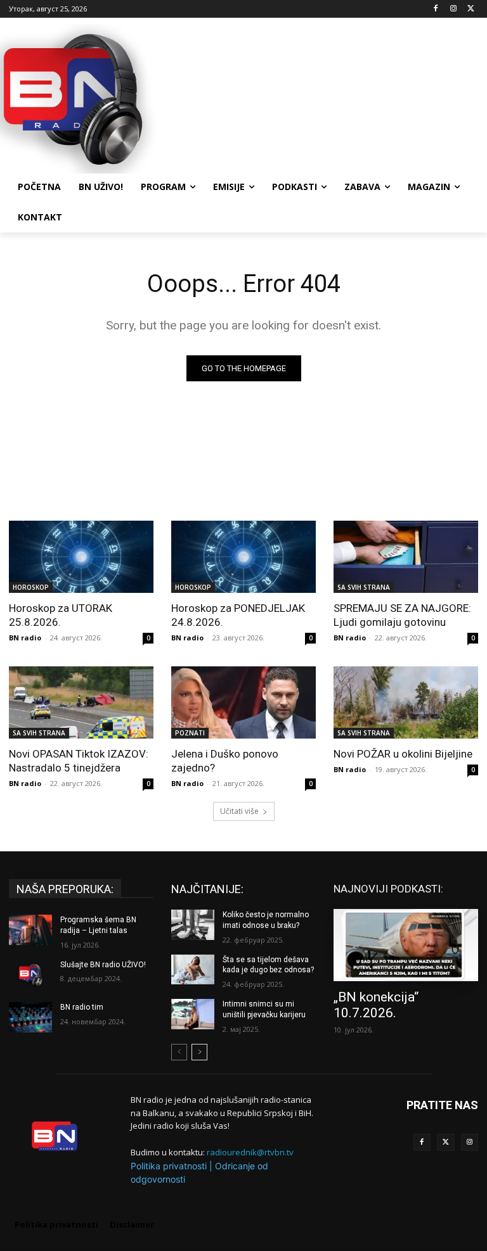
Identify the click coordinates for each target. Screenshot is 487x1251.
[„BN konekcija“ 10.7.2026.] (406, 945)
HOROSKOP (31, 587)
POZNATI (190, 732)
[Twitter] (446, 1143)
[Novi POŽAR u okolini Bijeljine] (406, 702)
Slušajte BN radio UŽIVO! (103, 964)
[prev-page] (179, 1052)
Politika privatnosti (169, 1165)
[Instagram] (453, 9)
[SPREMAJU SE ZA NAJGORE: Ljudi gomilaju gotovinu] (406, 557)
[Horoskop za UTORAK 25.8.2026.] (81, 557)
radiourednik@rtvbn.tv (250, 1152)
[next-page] (199, 1052)
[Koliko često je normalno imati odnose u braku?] (192, 925)
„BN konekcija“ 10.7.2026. (376, 1004)
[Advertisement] (329, 97)
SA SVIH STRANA (363, 587)
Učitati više (239, 811)
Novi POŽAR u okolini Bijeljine (403, 753)
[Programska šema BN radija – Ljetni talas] (30, 930)
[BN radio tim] (30, 1017)
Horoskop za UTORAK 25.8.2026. (60, 615)
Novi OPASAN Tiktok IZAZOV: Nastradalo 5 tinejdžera (78, 760)
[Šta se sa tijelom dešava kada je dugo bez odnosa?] (192, 970)
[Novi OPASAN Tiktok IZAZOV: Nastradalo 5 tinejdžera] (81, 702)
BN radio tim (81, 1007)
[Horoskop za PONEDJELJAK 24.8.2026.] (243, 557)
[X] (471, 9)
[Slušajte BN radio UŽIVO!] (30, 975)
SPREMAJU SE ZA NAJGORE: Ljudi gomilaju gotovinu (402, 615)
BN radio (25, 637)
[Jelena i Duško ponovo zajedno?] (243, 702)
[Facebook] (436, 9)
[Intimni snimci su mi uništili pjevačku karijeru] (192, 1014)
